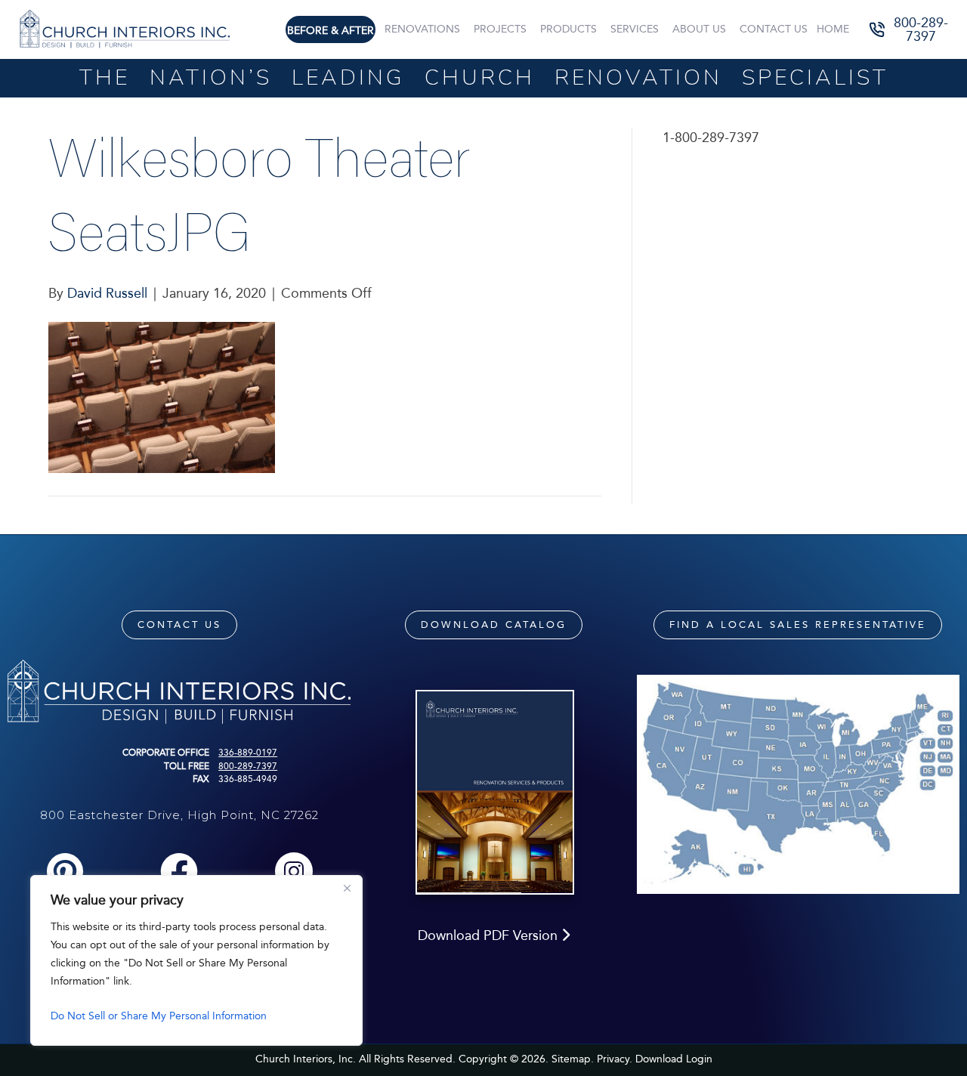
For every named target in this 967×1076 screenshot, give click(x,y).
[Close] (347, 888)
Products (568, 29)
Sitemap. (572, 1059)
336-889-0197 (247, 752)
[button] (910, 30)
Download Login (673, 1059)
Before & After (330, 30)
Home (833, 29)
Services (634, 29)
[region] (196, 960)
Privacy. (614, 1059)
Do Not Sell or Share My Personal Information (159, 1016)
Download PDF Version (489, 935)
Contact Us (774, 29)
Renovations (422, 29)
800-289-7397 (247, 766)
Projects (500, 29)
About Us (699, 29)
